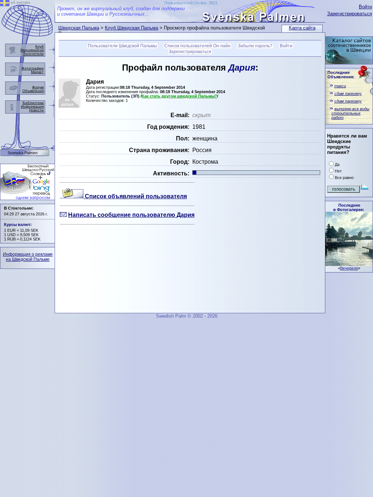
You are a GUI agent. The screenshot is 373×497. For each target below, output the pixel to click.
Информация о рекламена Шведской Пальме (28, 257)
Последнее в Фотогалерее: (348, 207)
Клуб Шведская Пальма (131, 28)
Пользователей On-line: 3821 (190, 3)
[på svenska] (4, 4)
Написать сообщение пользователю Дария (131, 215)
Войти (365, 6)
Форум (38, 87)
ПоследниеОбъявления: (340, 74)
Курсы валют (17, 224)
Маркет (37, 72)
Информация (32, 106)
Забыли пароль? (255, 45)
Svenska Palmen (23, 153)
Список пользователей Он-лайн (197, 45)
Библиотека (33, 103)
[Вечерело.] (349, 264)
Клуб (39, 46)
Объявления (33, 91)
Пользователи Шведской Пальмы (122, 45)
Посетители (33, 54)
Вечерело (349, 268)
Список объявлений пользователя (135, 196)
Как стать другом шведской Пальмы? (179, 96)
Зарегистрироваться (349, 13)
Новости (36, 110)
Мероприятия (32, 50)
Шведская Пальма (78, 28)
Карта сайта (302, 28)
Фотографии (32, 68)
